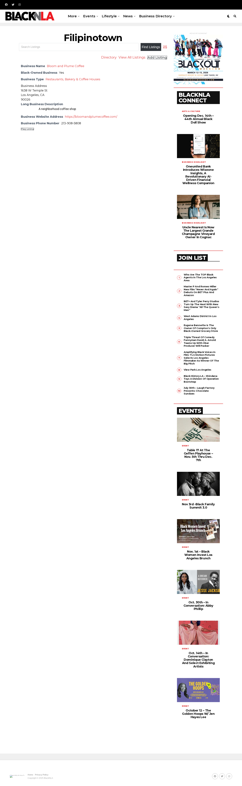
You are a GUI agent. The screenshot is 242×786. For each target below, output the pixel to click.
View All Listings (132, 57)
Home (30, 775)
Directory (109, 57)
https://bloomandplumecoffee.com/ (91, 117)
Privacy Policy (41, 775)
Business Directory (155, 16)
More (72, 16)
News (128, 16)
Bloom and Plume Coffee (65, 66)
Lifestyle (109, 16)
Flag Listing (27, 129)
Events (89, 16)
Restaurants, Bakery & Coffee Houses (73, 79)
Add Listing (157, 57)
